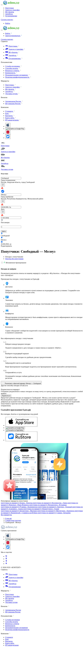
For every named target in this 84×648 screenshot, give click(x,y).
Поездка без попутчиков (14, 259)
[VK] (6, 556)
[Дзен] (6, 564)
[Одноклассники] (6, 559)
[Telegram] (6, 561)
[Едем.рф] (11, 4)
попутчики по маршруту (16, 503)
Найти (4, 231)
